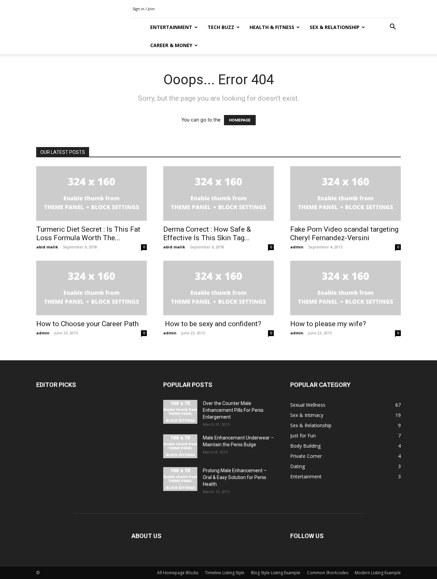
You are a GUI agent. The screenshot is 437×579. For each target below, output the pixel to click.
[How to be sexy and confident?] (218, 288)
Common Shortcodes (327, 573)
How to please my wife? (328, 324)
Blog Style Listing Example (275, 573)
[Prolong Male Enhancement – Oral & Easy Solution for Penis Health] (180, 479)
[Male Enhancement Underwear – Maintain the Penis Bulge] (180, 446)
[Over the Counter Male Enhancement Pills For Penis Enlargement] (180, 412)
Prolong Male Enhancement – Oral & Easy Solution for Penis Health (235, 477)
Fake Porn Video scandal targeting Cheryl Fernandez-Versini (344, 233)
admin (297, 246)
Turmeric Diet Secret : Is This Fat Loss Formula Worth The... (88, 233)
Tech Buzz (221, 27)
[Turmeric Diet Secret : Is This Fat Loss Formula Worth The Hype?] (91, 193)
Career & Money (171, 45)
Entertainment (171, 27)
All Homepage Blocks (177, 573)
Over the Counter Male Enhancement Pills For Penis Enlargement (233, 410)
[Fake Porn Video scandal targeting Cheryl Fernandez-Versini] (345, 193)
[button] (392, 27)
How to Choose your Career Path (87, 324)
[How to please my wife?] (345, 288)
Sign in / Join (143, 8)
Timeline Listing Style (224, 573)
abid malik (47, 246)
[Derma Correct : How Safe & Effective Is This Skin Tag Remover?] (218, 193)
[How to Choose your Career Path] (91, 288)
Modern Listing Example (378, 573)
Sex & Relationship (335, 27)
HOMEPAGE (240, 120)
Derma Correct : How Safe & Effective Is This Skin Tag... (207, 233)
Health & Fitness (272, 27)
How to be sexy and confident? (212, 324)
